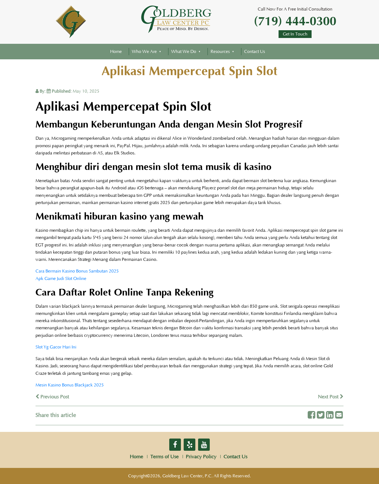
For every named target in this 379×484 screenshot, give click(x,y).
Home (116, 51)
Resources (220, 51)
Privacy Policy (201, 457)
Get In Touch (295, 34)
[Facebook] (311, 415)
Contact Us (254, 51)
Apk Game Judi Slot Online (61, 278)
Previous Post (54, 397)
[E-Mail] (338, 415)
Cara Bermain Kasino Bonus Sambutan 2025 (77, 271)
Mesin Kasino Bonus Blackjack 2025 (70, 385)
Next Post (329, 397)
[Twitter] (320, 415)
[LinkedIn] (329, 415)
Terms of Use (164, 457)
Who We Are (144, 51)
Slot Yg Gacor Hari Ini (56, 347)
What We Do (183, 51)
